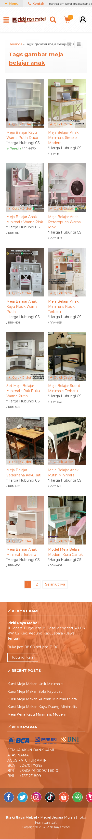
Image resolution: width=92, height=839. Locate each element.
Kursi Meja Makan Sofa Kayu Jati (35, 691)
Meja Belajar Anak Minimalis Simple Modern (63, 137)
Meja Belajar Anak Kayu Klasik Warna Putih (22, 306)
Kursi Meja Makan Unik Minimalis (35, 684)
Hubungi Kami (22, 657)
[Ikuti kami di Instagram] (36, 801)
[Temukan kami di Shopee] (64, 801)
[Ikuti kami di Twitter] (23, 801)
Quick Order (21, 124)
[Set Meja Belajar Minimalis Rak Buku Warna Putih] (25, 356)
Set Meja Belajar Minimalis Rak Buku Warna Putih (23, 390)
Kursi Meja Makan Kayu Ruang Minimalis (42, 707)
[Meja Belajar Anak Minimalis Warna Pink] (25, 187)
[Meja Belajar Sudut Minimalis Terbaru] (67, 356)
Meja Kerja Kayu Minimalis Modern (36, 714)
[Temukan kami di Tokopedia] (78, 801)
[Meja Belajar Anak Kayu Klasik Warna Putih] (25, 271)
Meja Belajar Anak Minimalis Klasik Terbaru (63, 306)
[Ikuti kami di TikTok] (50, 801)
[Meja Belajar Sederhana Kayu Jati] (25, 440)
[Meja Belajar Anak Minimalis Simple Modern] (67, 103)
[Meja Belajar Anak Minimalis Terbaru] (25, 520)
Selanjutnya (55, 584)
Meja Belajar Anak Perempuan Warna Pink (64, 222)
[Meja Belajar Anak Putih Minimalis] (67, 440)
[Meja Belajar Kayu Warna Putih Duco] (25, 103)
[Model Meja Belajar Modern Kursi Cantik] (67, 520)
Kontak (38, 3)
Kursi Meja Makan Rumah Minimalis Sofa (42, 699)
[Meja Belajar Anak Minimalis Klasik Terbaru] (67, 271)
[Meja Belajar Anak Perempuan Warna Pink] (67, 187)
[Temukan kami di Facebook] (9, 801)
